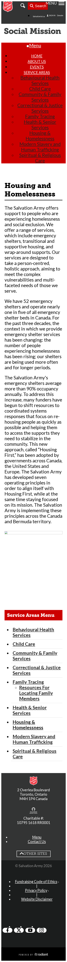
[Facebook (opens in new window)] (7, 930)
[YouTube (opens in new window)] (30, 930)
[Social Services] (33, 31)
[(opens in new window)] (33, 810)
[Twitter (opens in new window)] (19, 930)
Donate (60, 15)
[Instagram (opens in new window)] (42, 930)
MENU (51, 3)
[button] (36, 837)
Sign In (52, 15)
